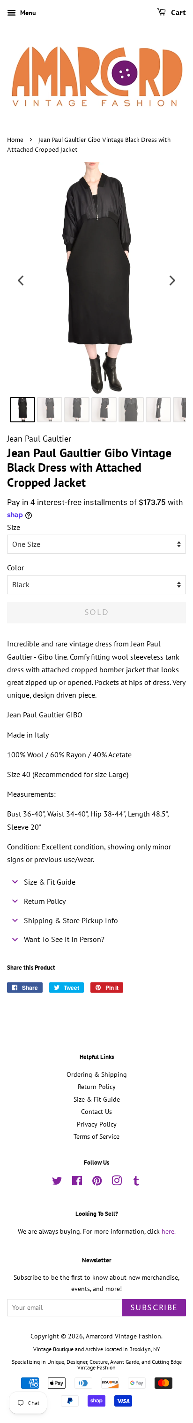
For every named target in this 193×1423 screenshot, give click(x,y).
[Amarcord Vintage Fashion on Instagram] (116, 1182)
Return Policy (97, 1086)
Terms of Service (96, 1136)
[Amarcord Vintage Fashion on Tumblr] (136, 1182)
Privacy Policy (97, 1124)
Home (15, 140)
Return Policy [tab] (45, 901)
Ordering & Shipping (97, 1074)
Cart (178, 12)
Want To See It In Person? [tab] (64, 939)
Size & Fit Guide (97, 1099)
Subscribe (154, 1308)
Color (15, 567)
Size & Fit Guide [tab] (49, 881)
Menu (27, 12)
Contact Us (96, 1111)
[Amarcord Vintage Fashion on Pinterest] (97, 1182)
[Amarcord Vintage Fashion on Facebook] (77, 1182)
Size (13, 527)
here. (169, 1231)
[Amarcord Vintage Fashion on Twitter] (57, 1182)
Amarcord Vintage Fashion (123, 1336)
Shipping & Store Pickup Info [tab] (71, 920)
